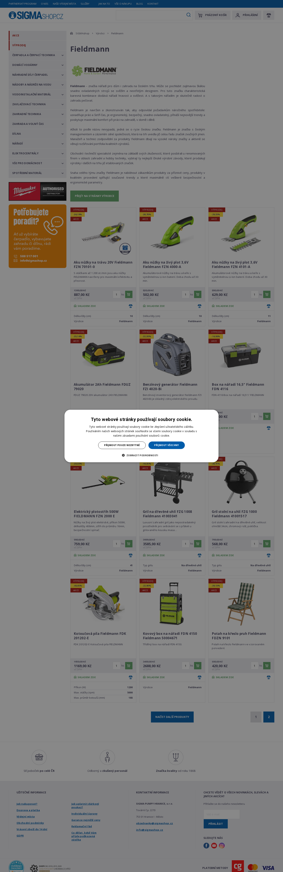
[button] (141, 455)
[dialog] (141, 436)
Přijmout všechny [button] (166, 445)
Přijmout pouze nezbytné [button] (122, 445)
